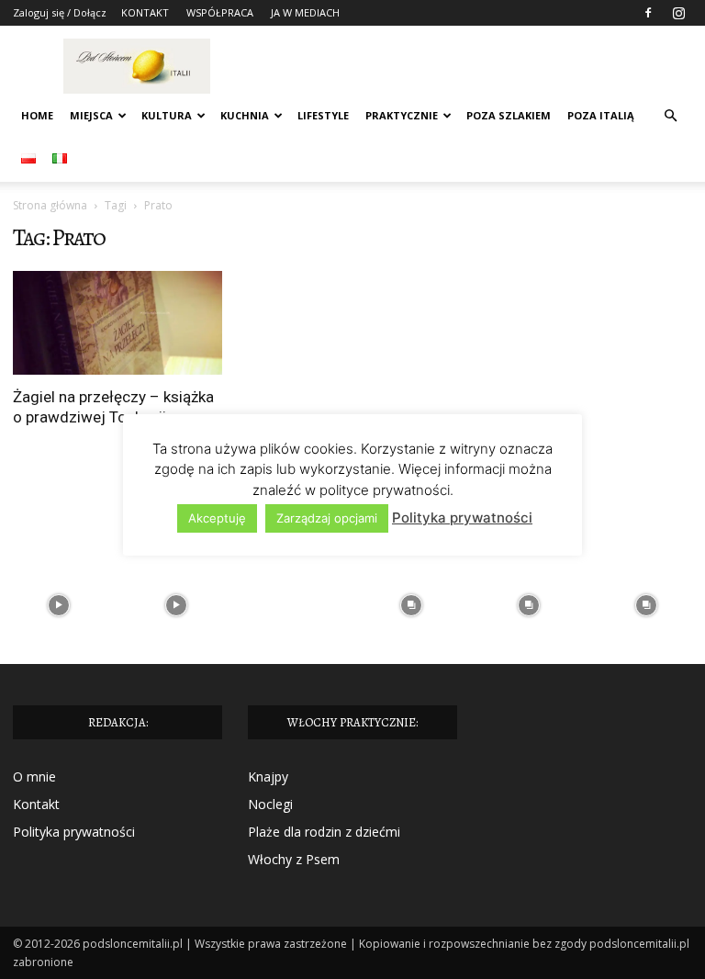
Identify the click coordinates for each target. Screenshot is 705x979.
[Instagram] (678, 13)
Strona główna (50, 205)
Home (37, 115)
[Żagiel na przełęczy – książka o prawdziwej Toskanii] (117, 323)
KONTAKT (145, 12)
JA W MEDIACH (305, 12)
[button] (670, 116)
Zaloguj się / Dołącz (59, 12)
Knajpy (268, 776)
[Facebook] (648, 13)
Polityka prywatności (74, 831)
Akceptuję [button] (217, 518)
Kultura (166, 115)
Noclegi (270, 804)
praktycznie (401, 115)
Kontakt (36, 804)
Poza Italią (600, 115)
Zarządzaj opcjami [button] (326, 518)
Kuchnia (244, 115)
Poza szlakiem (508, 115)
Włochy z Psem (294, 859)
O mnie (34, 776)
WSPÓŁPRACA (219, 12)
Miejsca (91, 115)
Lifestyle (323, 115)
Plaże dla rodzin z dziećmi (324, 831)
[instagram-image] (59, 605)
